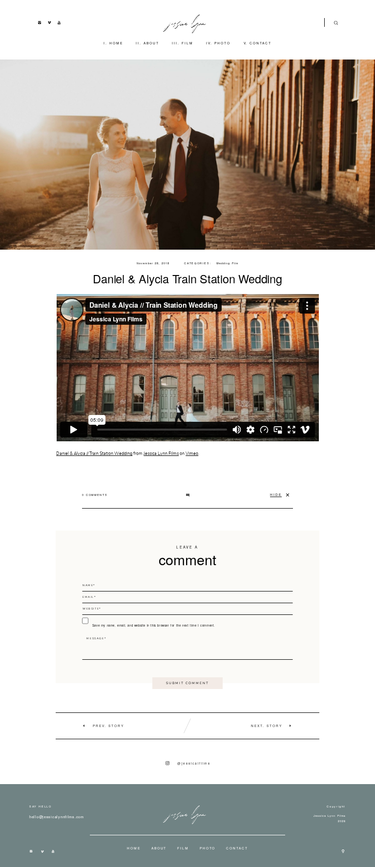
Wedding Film (227, 263)
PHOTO (222, 42)
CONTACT (260, 42)
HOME (116, 42)
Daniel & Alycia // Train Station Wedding (94, 453)
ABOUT (151, 42)
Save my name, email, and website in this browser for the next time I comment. (153, 625)
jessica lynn (187, 22)
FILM (187, 42)
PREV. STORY (108, 725)
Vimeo (192, 453)
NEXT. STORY (266, 725)
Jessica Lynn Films (161, 453)
